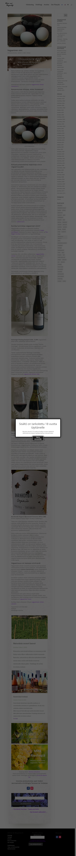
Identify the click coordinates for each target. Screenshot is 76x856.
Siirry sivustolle (38, 438)
